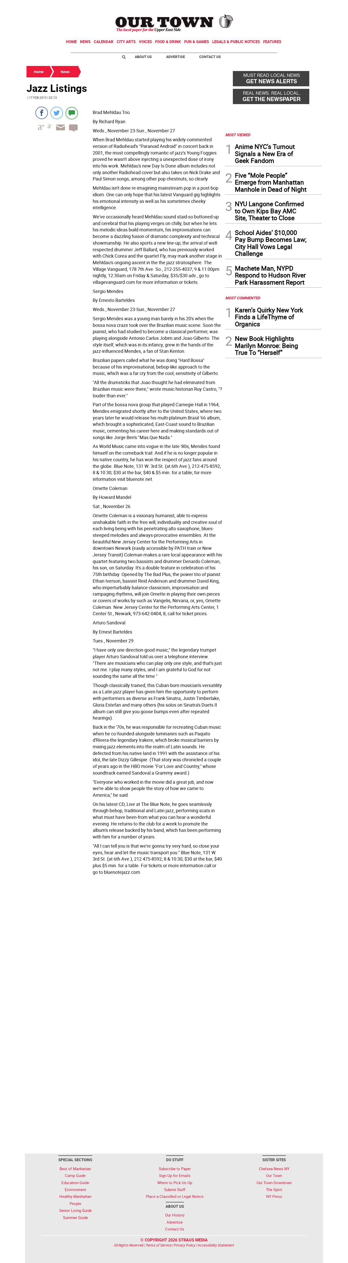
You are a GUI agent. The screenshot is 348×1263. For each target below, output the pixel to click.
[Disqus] (124, 946)
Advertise (175, 56)
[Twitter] (56, 113)
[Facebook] (41, 113)
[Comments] (71, 113)
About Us (143, 56)
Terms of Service (158, 1245)
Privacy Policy (184, 1245)
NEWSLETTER (280, 6)
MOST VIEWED (237, 134)
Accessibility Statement (216, 1245)
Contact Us (210, 56)
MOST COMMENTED (242, 297)
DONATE (309, 6)
